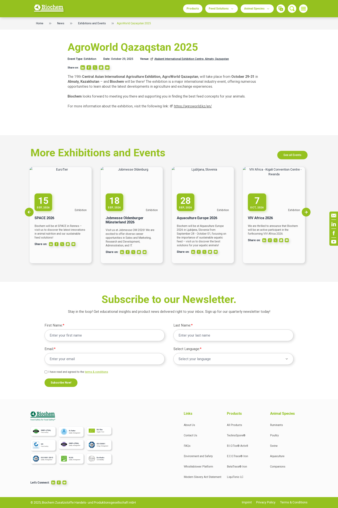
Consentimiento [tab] (60, 220)
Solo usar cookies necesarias (262, 290)
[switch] (138, 274)
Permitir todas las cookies (213, 290)
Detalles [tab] (95, 220)
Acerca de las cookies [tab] (131, 220)
